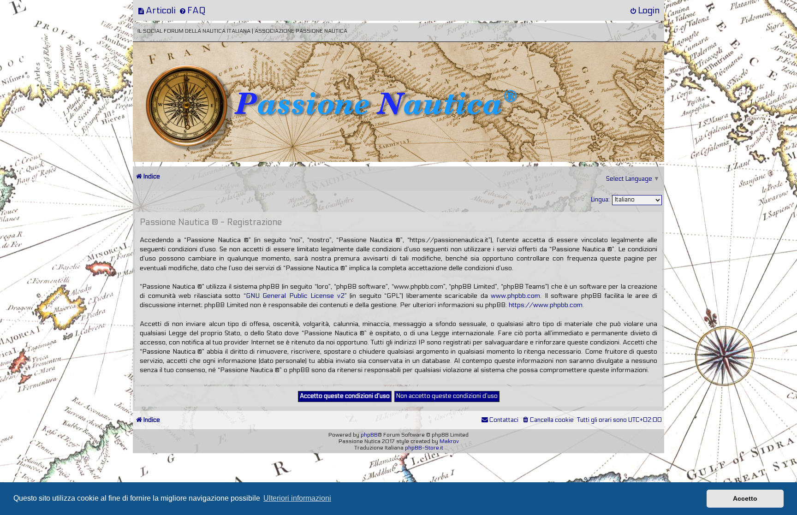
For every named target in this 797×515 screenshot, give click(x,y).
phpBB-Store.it (424, 447)
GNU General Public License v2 (295, 296)
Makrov (449, 441)
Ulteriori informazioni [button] (297, 498)
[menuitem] (156, 10)
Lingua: (600, 199)
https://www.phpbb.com (546, 305)
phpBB (369, 435)
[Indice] (197, 72)
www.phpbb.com (515, 296)
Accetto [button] (745, 498)
